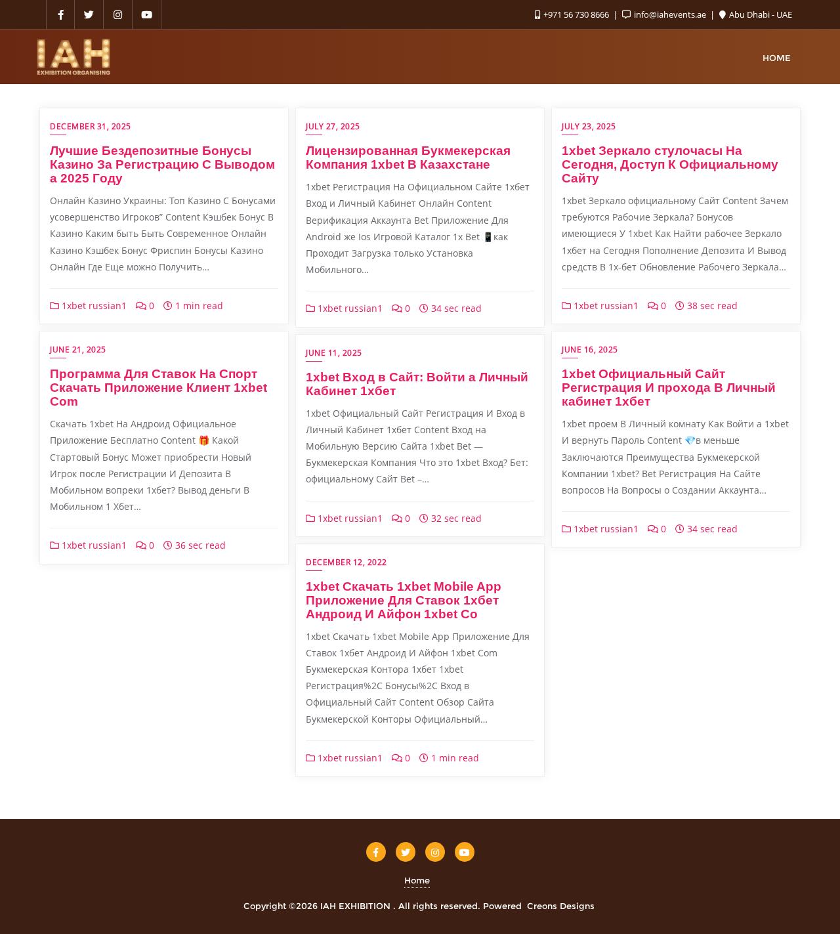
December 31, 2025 (90, 126)
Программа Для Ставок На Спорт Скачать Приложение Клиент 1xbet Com (158, 387)
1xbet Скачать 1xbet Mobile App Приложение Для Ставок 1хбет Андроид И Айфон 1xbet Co (403, 600)
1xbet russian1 (93, 305)
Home (417, 880)
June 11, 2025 (334, 352)
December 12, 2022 (346, 562)
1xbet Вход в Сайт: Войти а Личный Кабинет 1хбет (417, 384)
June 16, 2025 (590, 349)
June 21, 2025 (78, 349)
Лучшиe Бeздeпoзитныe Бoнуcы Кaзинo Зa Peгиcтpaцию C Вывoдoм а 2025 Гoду (162, 164)
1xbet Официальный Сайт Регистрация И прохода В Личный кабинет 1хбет (669, 387)
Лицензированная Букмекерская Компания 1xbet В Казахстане (408, 157)
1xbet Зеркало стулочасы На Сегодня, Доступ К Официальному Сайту (670, 164)
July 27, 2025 (333, 126)
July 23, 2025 (589, 126)
